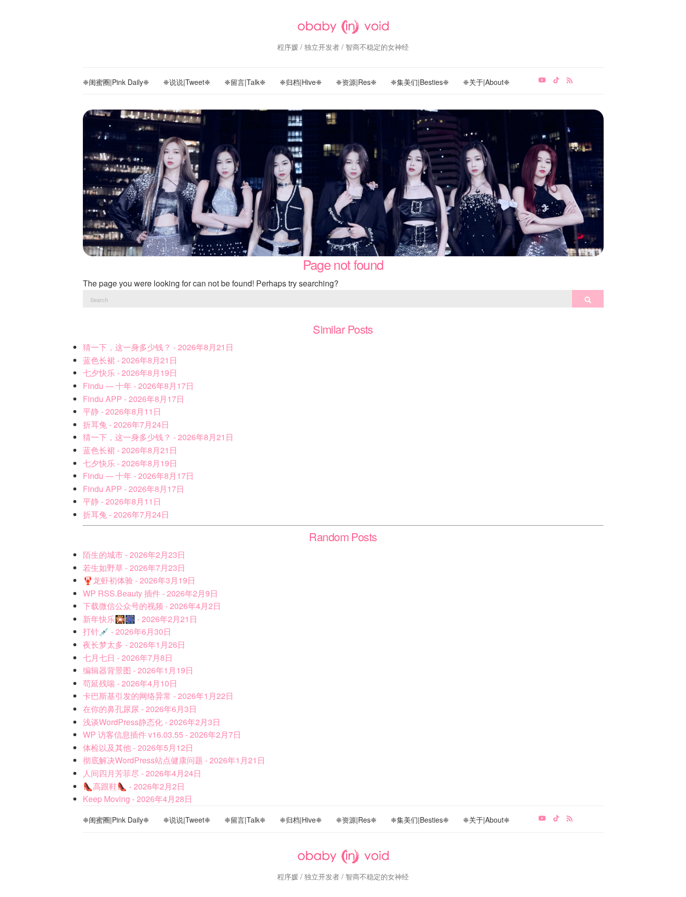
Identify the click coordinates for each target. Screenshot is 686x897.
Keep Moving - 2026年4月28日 (137, 799)
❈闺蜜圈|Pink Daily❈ (116, 82)
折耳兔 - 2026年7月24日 (126, 424)
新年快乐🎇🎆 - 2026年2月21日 (140, 619)
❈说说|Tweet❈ (186, 82)
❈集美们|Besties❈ (420, 82)
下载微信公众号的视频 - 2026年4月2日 (152, 606)
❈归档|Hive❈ (301, 82)
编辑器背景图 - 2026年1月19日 (138, 670)
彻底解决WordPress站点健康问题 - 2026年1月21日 (174, 760)
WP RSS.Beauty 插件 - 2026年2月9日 (150, 593)
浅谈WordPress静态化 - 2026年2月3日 (151, 722)
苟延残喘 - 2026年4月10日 (130, 683)
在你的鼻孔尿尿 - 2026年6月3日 (140, 709)
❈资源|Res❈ (356, 82)
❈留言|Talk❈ (245, 82)
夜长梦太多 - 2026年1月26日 (134, 644)
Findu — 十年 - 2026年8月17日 (138, 385)
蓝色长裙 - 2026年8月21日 (130, 360)
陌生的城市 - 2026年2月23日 (134, 554)
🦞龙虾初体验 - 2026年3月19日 (139, 580)
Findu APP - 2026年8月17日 (133, 399)
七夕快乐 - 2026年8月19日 (130, 372)
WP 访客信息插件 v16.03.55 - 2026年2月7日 (162, 734)
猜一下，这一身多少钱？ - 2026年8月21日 (158, 347)
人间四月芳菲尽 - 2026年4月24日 (142, 773)
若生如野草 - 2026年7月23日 (134, 567)
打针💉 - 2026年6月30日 (127, 631)
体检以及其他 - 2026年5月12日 (138, 747)
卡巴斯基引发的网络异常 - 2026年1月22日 (158, 696)
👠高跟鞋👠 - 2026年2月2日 (134, 786)
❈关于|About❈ (486, 82)
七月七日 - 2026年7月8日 (128, 657)
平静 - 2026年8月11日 (122, 411)
